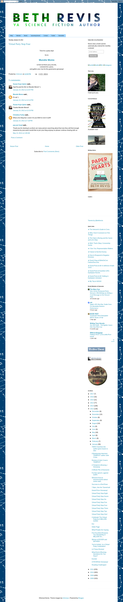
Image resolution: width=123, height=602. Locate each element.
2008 (92, 578)
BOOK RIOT (94, 314)
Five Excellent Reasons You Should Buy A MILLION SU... (100, 534)
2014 (92, 403)
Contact (46, 35)
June (94, 429)
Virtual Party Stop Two (99, 511)
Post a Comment (16, 137)
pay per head (17, 125)
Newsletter (61, 35)
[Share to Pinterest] (47, 74)
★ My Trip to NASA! (94, 281)
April (94, 435)
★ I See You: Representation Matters (100, 248)
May (93, 432)
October (95, 417)
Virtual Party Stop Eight (100, 493)
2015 (92, 400)
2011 (92, 569)
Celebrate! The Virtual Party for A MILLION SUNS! (99, 519)
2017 (92, 394)
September (96, 420)
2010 (92, 572)
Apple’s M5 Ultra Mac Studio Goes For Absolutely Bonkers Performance (101, 306)
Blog (11, 35)
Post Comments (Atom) (51, 151)
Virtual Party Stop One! (99, 514)
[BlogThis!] (41, 74)
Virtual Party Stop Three (100, 508)
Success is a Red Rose (100, 484)
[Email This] (40, 74)
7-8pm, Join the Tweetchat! (101, 487)
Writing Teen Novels (97, 323)
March (94, 438)
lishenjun (66, 598)
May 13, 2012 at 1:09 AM (21, 133)
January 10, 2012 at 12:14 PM (23, 100)
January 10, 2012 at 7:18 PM (22, 121)
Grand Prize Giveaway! (100, 490)
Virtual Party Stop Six (99, 499)
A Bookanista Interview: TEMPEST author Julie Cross (100, 455)
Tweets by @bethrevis (95, 220)
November (96, 414)
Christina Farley (19, 115)
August (94, 423)
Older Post (79, 146)
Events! (94, 559)
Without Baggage (96, 333)
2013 (92, 406)
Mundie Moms (46, 60)
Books (25, 35)
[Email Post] (35, 74)
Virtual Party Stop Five (99, 502)
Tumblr (53, 35)
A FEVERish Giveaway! (100, 562)
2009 (92, 575)
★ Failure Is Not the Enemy (97, 252)
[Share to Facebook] (45, 74)
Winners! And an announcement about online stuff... (100, 479)
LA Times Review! (98, 549)
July (93, 426)
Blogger (81, 598)
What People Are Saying (100, 530)
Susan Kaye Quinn (20, 84)
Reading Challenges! (99, 565)
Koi (93, 524)
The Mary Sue (95, 289)
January (95, 444)
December (96, 411)
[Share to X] (43, 74)
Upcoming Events (35, 35)
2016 (92, 397)
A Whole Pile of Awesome (100, 470)
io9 (91, 302)
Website (18, 35)
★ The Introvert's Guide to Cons (98, 229)
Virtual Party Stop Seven (100, 496)
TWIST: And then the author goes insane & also (100, 448)
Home (47, 146)
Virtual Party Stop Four (99, 505)
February (95, 441)
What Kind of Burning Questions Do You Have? (99, 554)
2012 (92, 409)
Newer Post (14, 146)
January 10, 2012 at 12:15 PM (23, 110)
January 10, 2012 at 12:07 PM (23, 90)
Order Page (96, 527)
